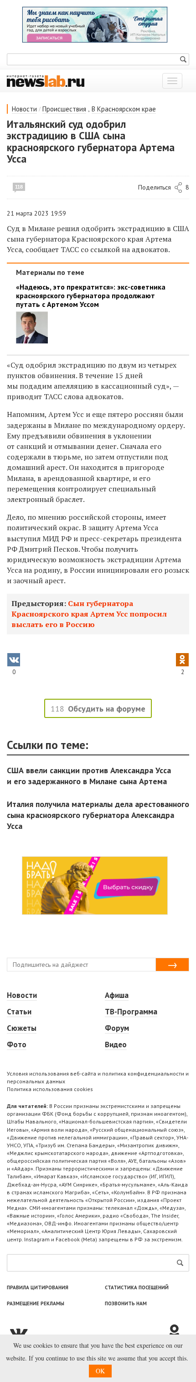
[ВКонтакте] (86, 1332)
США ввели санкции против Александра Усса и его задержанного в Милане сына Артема (89, 775)
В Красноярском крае (124, 109)
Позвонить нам (126, 1303)
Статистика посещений (137, 1287)
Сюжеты (21, 1028)
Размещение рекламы (35, 1303)
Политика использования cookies (50, 1089)
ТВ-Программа (131, 1012)
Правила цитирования (37, 1287)
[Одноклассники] (177, 1332)
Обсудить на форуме (106, 708)
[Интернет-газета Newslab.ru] (45, 80)
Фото (16, 1044)
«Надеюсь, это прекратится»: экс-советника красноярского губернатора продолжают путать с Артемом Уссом (90, 296)
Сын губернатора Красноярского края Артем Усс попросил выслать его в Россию (89, 613)
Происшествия (64, 109)
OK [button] (100, 1370)
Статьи (19, 1012)
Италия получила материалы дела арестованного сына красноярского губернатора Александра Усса (98, 815)
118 (19, 187)
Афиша (117, 995)
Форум (117, 1028)
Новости (24, 109)
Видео (116, 1044)
